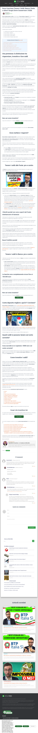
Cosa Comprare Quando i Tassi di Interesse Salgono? (17, 559)
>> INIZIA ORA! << (19, 123)
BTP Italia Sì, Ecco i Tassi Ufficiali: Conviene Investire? (11, 588)
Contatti (17, 5)
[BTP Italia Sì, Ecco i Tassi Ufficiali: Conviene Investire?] (19, 615)
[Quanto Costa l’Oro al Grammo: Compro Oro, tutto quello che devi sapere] (6, 577)
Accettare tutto (18, 726)
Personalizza (33, 726)
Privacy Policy (11, 732)
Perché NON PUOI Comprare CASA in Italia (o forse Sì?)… (15, 683)
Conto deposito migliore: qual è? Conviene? (11, 47)
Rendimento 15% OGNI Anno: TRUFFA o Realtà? (11, 590)
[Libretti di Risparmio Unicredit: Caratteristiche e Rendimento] (6, 549)
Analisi (22, 3)
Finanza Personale (27, 3)
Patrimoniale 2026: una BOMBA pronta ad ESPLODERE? (12, 582)
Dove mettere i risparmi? (7, 43)
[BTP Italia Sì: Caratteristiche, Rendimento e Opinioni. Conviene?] (19, 643)
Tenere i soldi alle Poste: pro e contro (10, 45)
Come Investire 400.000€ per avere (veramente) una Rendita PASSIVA (14, 584)
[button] (19, 336)
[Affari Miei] (19, 1)
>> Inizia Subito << (19, 416)
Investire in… (11, 3)
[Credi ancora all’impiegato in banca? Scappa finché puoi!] (6, 572)
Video (32, 3)
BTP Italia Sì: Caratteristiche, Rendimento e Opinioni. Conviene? (17, 655)
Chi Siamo (12, 5)
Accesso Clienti (22, 5)
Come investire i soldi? (7, 50)
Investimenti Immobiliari (7, 681)
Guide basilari (17, 3)
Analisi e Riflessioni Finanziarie (8, 626)
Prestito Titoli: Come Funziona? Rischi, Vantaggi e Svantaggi (18, 553)
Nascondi (20, 40)
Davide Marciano (11, 441)
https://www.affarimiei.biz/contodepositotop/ (14, 491)
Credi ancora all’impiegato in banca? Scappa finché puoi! (18, 570)
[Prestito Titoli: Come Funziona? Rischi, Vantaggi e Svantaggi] (6, 555)
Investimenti (7, 450)
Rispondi (34, 466)
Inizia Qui (6, 3)
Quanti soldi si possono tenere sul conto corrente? (12, 49)
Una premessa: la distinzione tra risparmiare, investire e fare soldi (15, 42)
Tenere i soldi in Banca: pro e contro (9, 46)
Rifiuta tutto (26, 726)
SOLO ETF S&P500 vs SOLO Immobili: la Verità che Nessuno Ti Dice (13, 586)
